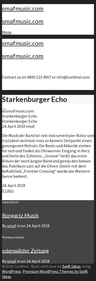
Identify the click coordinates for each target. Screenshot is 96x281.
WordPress (11, 271)
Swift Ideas (71, 266)
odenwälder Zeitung (25, 250)
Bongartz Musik (20, 215)
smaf (11, 225)
